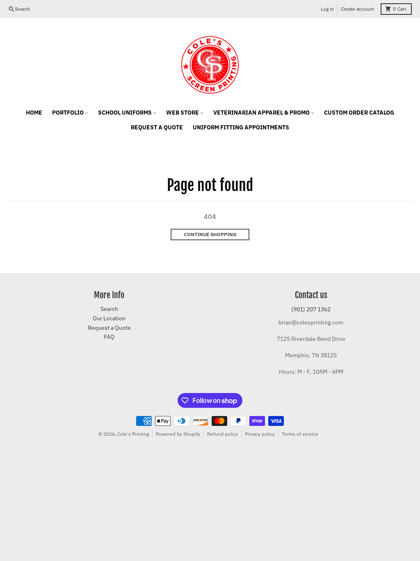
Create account (357, 9)
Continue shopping (210, 234)
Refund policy (222, 434)
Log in (327, 9)
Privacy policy (260, 434)
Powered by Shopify (178, 434)
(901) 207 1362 (311, 309)
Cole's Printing (133, 434)
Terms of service (300, 434)
